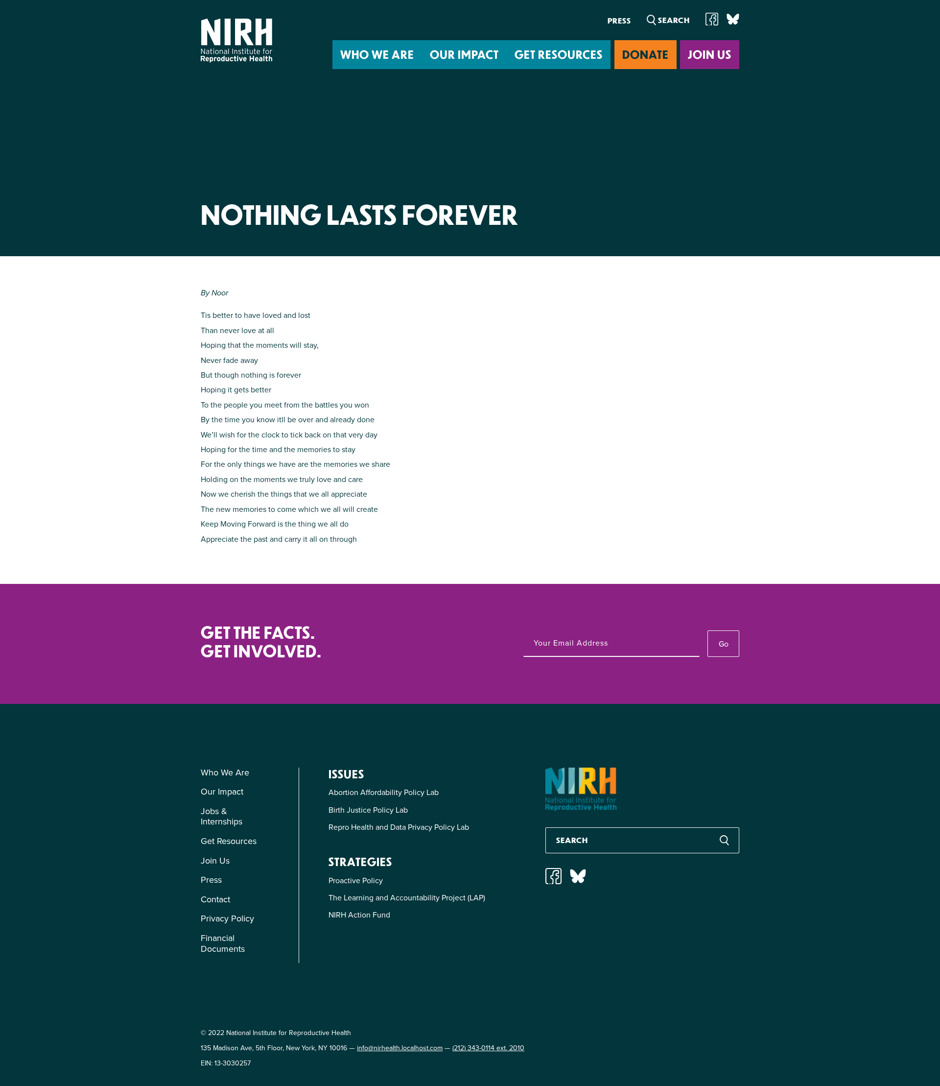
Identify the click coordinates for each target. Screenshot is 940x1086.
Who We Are (377, 54)
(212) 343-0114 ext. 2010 (488, 1048)
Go (723, 644)
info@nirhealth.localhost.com (400, 1048)
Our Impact (464, 54)
